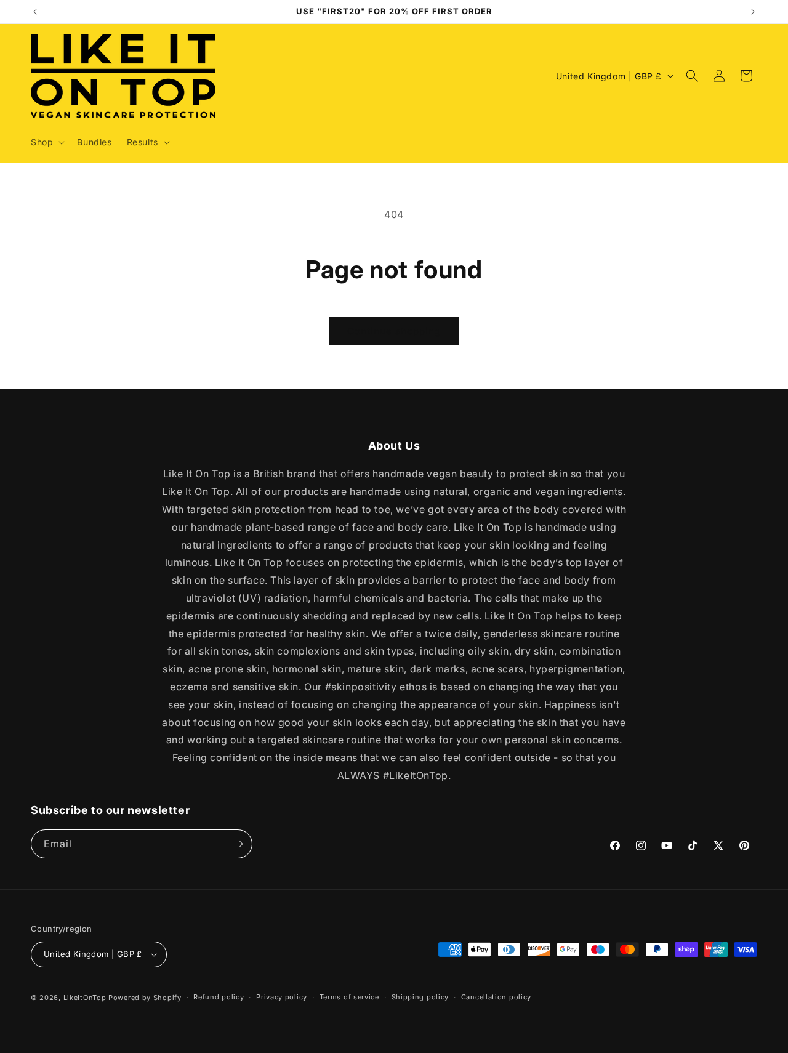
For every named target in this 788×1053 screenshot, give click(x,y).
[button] (46, 142)
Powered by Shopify (145, 997)
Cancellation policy (496, 997)
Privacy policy (281, 997)
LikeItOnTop (85, 997)
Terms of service (349, 997)
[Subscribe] (238, 843)
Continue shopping (394, 331)
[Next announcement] (752, 11)
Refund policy (218, 997)
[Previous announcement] (35, 11)
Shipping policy (420, 997)
